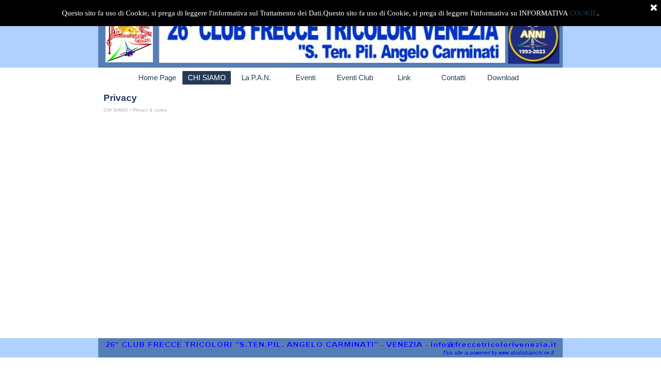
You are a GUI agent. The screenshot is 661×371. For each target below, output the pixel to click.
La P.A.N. (256, 78)
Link (404, 78)
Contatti (453, 78)
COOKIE (583, 13)
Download (503, 78)
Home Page (157, 78)
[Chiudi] (654, 8)
